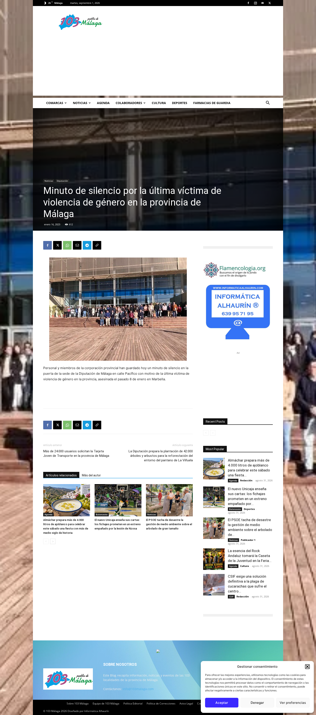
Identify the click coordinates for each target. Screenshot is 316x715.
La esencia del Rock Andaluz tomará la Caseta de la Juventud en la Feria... (250, 556)
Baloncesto (101, 514)
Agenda (103, 103)
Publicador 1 (248, 540)
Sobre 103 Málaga (78, 703)
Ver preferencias (293, 703)
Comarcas (54, 103)
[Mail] (262, 3)
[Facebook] (248, 3)
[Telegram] (87, 245)
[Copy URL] (97, 245)
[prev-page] (46, 541)
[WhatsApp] (67, 245)
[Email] (77, 245)
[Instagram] (255, 3)
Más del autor (91, 475)
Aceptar (221, 703)
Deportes (179, 103)
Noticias (80, 103)
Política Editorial (133, 703)
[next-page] (52, 541)
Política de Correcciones (161, 703)
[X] (269, 3)
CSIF (231, 596)
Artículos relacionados (61, 475)
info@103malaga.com (138, 689)
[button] (307, 666)
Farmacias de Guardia (211, 103)
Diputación (62, 180)
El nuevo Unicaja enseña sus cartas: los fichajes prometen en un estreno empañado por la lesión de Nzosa (118, 524)
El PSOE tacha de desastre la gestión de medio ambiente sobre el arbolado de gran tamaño (169, 524)
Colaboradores (129, 103)
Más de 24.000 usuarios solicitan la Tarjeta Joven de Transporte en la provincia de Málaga (76, 453)
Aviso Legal (186, 703)
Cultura (159, 103)
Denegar (257, 703)
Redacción (246, 480)
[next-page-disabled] (212, 433)
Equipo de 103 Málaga (106, 703)
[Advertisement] (158, 65)
